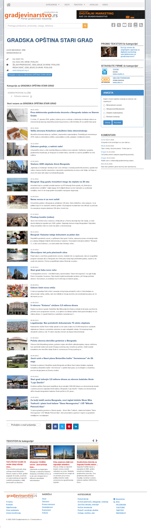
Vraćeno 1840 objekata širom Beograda (50, 164)
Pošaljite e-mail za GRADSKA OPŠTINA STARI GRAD (29, 75)
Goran (103, 140)
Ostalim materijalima (114, 113)
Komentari (108, 135)
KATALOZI (94, 5)
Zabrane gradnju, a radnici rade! (47, 146)
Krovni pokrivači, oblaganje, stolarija (93, 502)
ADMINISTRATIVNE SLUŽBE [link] (19, 93)
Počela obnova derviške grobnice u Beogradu (54, 340)
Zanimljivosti (47, 507)
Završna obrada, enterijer (88, 505)
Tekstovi (45, 502)
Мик (102, 164)
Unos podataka (12, 510)
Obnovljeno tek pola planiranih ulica (49, 252)
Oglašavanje (11, 507)
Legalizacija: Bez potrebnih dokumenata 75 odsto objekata (60, 323)
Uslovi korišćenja (13, 513)
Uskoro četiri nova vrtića (43, 287)
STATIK (116, 70)
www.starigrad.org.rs (21, 70)
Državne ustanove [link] (21, 96)
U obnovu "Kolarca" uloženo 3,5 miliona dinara (54, 305)
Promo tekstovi (48, 504)
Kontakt (9, 505)
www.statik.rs (118, 74)
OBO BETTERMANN (121, 78)
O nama (9, 502)
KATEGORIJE (53, 5)
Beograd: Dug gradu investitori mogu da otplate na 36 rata (60, 182)
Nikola (103, 146)
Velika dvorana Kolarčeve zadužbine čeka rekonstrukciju (59, 131)
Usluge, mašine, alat (86, 513)
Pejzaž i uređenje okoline (88, 510)
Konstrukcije (83, 499)
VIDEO (105, 5)
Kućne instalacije (85, 507)
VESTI (66, 5)
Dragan (104, 152)
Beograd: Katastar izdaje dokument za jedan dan (55, 234)
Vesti (44, 499)
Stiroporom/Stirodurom (115, 109)
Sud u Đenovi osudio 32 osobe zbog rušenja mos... (16, 464)
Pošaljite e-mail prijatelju (23, 425)
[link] (38, 15)
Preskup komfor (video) (42, 217)
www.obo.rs (118, 82)
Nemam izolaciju (113, 117)
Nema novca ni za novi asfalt (45, 199)
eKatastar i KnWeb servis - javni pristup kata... (38, 464)
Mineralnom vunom (114, 105)
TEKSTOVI (80, 5)
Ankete (45, 513)
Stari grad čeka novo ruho (44, 270)
